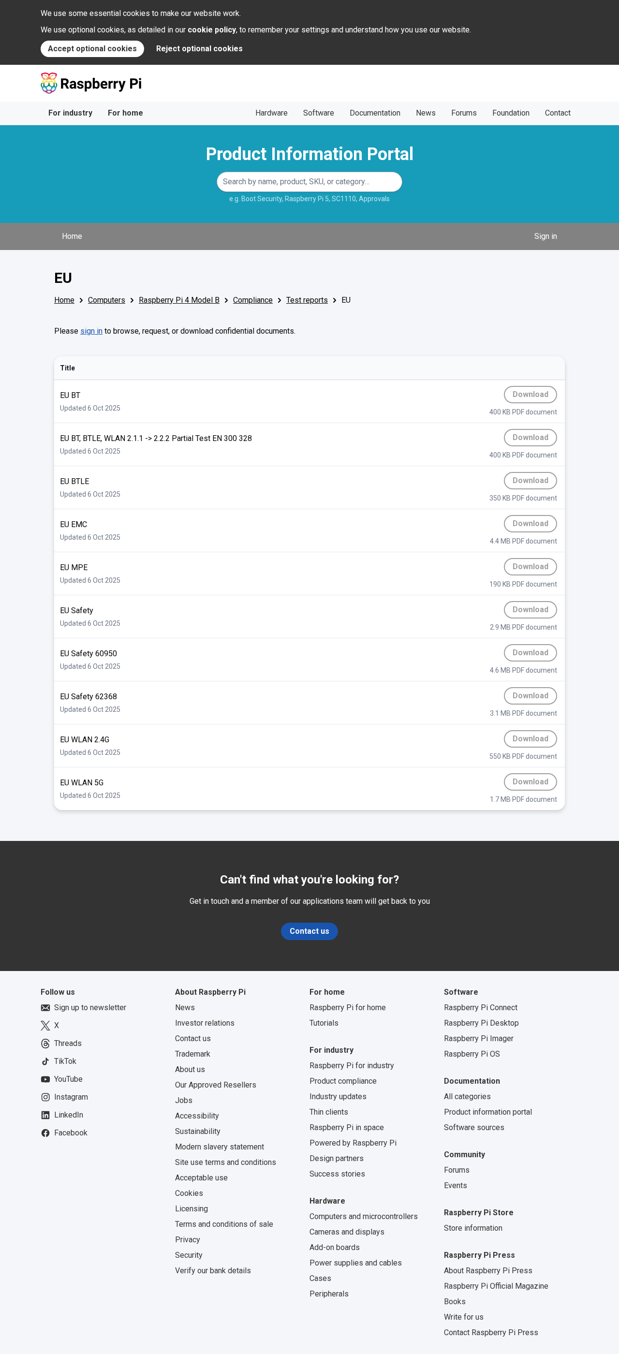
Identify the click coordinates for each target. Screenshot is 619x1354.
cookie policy (212, 29)
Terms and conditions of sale (224, 1224)
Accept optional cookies (92, 48)
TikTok (65, 1061)
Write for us (464, 1317)
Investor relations (205, 1023)
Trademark (192, 1054)
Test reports (307, 300)
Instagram (71, 1097)
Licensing (191, 1208)
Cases (320, 1278)
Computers (106, 300)
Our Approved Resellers (215, 1084)
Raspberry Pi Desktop (481, 1023)
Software (318, 113)
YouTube (68, 1079)
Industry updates (338, 1096)
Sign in (545, 236)
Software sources (474, 1127)
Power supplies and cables (356, 1262)
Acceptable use (201, 1177)
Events (455, 1185)
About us (190, 1069)
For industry (70, 113)
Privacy (187, 1239)
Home (72, 236)
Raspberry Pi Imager (479, 1038)
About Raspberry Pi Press (488, 1270)
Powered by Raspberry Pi (353, 1143)
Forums (464, 113)
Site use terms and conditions (225, 1162)
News (426, 113)
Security (189, 1255)
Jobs (183, 1100)
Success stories (337, 1173)
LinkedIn (68, 1114)
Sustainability (198, 1131)
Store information (473, 1228)
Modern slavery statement (219, 1146)
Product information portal (488, 1112)
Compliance (253, 300)
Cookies (189, 1193)
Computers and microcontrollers (364, 1216)
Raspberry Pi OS (472, 1054)
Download (532, 396)
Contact (558, 113)
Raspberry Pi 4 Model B (179, 300)
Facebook (71, 1132)
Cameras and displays (347, 1231)
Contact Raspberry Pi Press (491, 1332)
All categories (467, 1096)
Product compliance (343, 1081)
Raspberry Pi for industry (352, 1065)
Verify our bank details (213, 1270)
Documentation (375, 113)
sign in (91, 331)
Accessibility (197, 1115)
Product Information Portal (309, 154)
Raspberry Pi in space (347, 1127)
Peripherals (329, 1293)
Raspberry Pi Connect (480, 1007)
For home (125, 113)
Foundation (511, 113)
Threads (68, 1043)
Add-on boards (335, 1247)
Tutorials (324, 1023)
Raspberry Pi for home (348, 1007)
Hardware (271, 113)
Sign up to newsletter (90, 1007)
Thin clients (329, 1112)
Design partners (337, 1158)
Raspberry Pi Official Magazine (496, 1286)
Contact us (309, 931)
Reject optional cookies (199, 48)
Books (455, 1301)
